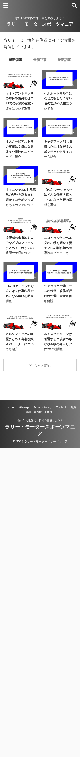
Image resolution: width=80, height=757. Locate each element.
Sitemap (23, 407)
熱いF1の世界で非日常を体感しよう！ (40, 420)
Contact (61, 407)
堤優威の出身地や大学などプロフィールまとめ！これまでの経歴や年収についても (20, 247)
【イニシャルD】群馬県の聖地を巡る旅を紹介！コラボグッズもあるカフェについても (21, 199)
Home (10, 407)
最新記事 (15, 60)
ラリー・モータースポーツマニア (40, 24)
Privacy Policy (42, 407)
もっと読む (43, 365)
